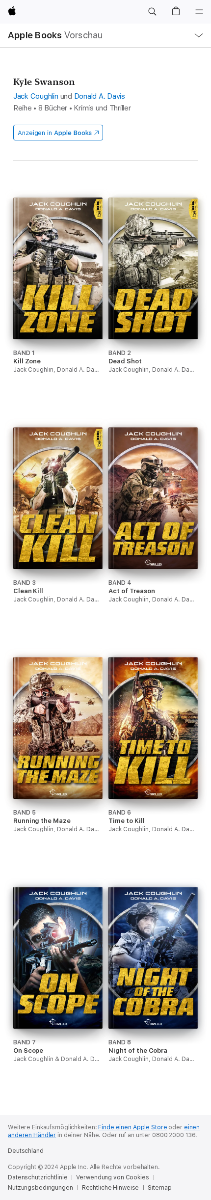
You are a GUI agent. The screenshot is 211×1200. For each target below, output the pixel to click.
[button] (152, 12)
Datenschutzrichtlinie (37, 1177)
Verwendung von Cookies (112, 1177)
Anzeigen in (55, 132)
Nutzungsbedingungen (40, 1187)
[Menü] (199, 12)
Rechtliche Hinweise (110, 1187)
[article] (58, 303)
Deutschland (26, 1150)
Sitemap (159, 1187)
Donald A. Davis (99, 96)
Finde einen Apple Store (132, 1127)
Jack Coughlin (35, 96)
